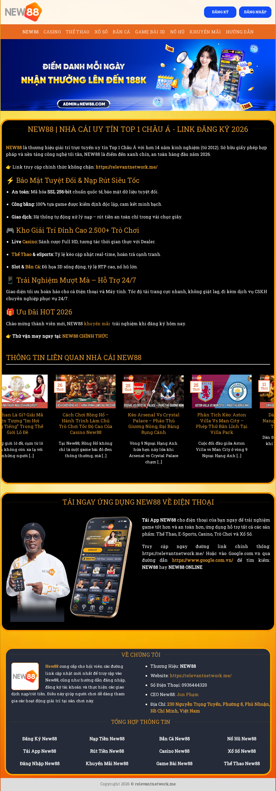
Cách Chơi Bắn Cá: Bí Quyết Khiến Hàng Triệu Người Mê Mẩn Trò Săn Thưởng (176, 423)
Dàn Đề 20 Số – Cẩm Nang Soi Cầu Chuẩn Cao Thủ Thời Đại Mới (39, 420)
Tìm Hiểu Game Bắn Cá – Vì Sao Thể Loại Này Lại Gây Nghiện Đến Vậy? (243, 420)
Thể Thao (77, 32)
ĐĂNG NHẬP (255, 11)
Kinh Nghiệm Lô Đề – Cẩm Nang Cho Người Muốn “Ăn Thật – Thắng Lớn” (107, 423)
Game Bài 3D (150, 32)
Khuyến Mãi (205, 32)
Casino (52, 32)
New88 (51, 666)
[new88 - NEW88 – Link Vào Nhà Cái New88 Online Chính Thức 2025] (31, 12)
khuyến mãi (97, 323)
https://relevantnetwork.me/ (126, 167)
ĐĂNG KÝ (220, 11)
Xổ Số (101, 32)
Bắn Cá (121, 32)
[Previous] (5, 426)
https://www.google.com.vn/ (202, 560)
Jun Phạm (188, 694)
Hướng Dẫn (240, 32)
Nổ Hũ (177, 32)
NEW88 (30, 32)
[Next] (271, 426)
